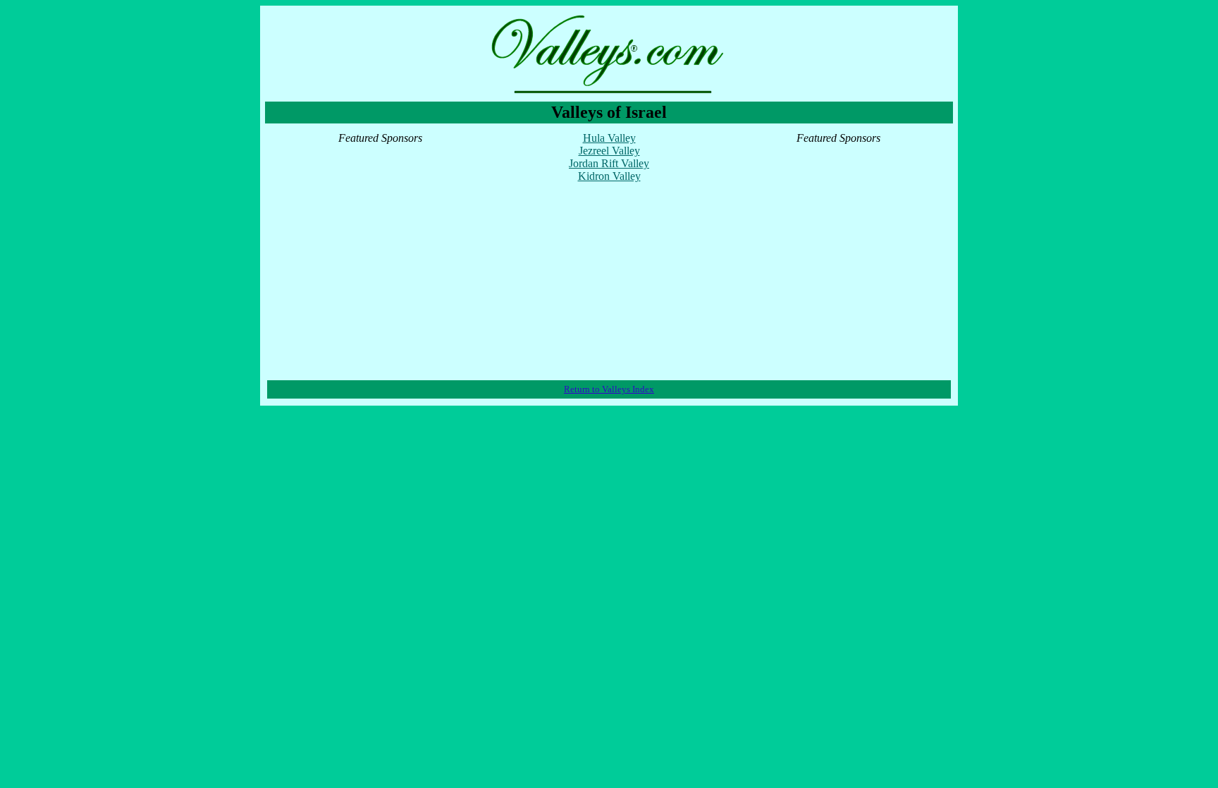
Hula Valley (609, 138)
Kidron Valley (609, 176)
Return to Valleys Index (609, 389)
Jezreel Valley (609, 151)
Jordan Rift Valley (609, 163)
